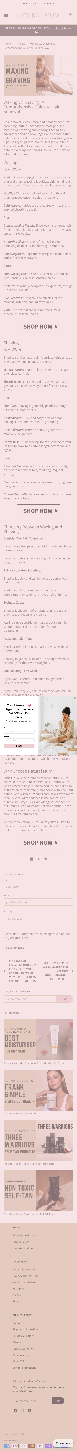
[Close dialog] (75, 698)
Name (6, 728)
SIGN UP (19, 746)
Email (6, 737)
